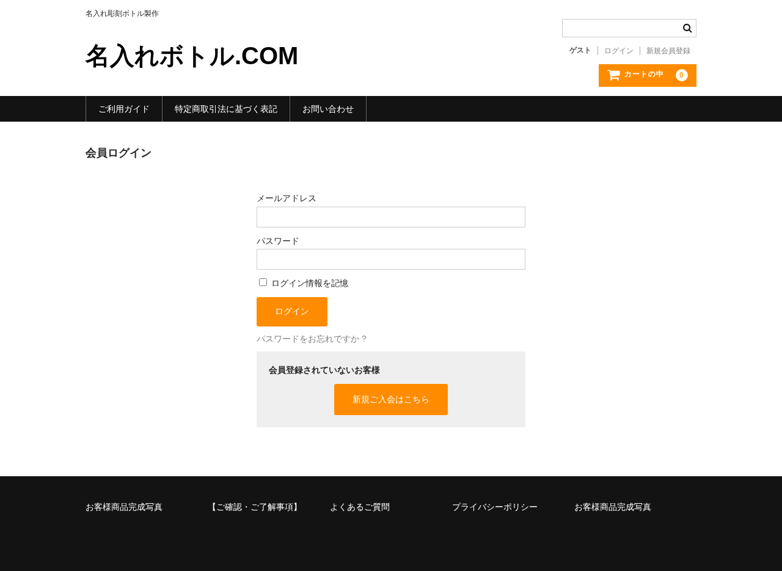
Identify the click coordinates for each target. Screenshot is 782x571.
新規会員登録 (668, 50)
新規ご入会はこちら (391, 399)
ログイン (619, 50)
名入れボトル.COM (192, 55)
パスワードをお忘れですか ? (312, 339)
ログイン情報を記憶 (308, 283)
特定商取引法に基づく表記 (226, 109)
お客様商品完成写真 (124, 507)
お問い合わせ (328, 109)
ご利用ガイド (124, 109)
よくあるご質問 (360, 507)
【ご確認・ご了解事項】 (255, 507)
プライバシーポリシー (495, 507)
